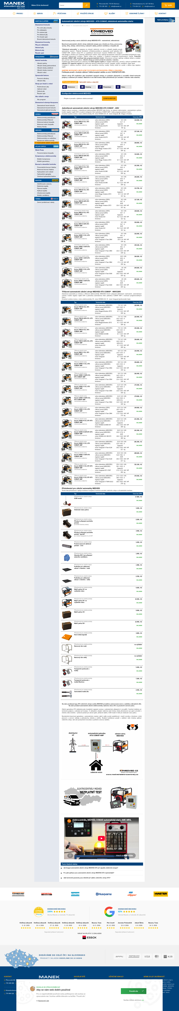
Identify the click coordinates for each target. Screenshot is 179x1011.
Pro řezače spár (42, 37)
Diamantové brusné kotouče (46, 108)
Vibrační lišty (41, 81)
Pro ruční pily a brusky (44, 28)
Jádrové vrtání (42, 89)
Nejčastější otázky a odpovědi (88, 82)
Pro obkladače (42, 30)
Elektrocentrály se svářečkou (46, 138)
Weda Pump (39, 150)
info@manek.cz (116, 6)
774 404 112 (136, 6)
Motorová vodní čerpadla (45, 124)
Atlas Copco (40, 146)
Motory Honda (42, 126)
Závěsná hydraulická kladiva (46, 176)
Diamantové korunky (42, 42)
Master (38, 180)
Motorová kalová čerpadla (45, 122)
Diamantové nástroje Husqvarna (46, 102)
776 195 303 (103, 6)
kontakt (162, 13)
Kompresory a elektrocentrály (45, 156)
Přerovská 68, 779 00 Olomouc (16, 980)
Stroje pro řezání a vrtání (44, 83)
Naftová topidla (42, 191)
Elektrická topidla (42, 186)
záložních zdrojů (86, 40)
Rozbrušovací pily (43, 86)
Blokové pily (39, 50)
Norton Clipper (41, 21)
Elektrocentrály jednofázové (46, 117)
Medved (38, 130)
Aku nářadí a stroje (42, 96)
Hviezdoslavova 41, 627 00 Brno (17, 990)
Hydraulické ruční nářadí (45, 172)
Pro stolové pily (42, 32)
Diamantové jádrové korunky (46, 110)
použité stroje (87, 13)
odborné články (136, 13)
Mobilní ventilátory (43, 195)
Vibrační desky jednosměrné (46, 65)
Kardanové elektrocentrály (45, 140)
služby (112, 13)
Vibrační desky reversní (45, 70)
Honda (38, 114)
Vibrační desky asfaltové (45, 68)
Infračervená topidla (43, 193)
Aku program (41, 99)
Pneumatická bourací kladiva (46, 167)
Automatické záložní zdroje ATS (47, 143)
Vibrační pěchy (42, 63)
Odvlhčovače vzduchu (44, 184)
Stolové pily (39, 47)
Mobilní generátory (43, 161)
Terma (38, 199)
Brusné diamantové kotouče (46, 39)
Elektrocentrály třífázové (45, 120)
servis (40, 13)
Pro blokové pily (42, 34)
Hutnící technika (41, 60)
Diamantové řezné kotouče (46, 105)
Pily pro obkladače (41, 45)
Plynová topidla (42, 188)
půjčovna (61, 13)
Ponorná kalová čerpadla (45, 153)
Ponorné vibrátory (43, 78)
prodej (19, 13)
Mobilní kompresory (43, 159)
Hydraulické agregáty (44, 174)
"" (69, 49)
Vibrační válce (41, 72)
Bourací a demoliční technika (45, 164)
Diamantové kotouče (42, 25)
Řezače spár (39, 53)
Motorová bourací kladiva (45, 169)
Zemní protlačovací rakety (45, 202)
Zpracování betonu (42, 75)
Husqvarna (39, 57)
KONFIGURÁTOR (109, 98)
